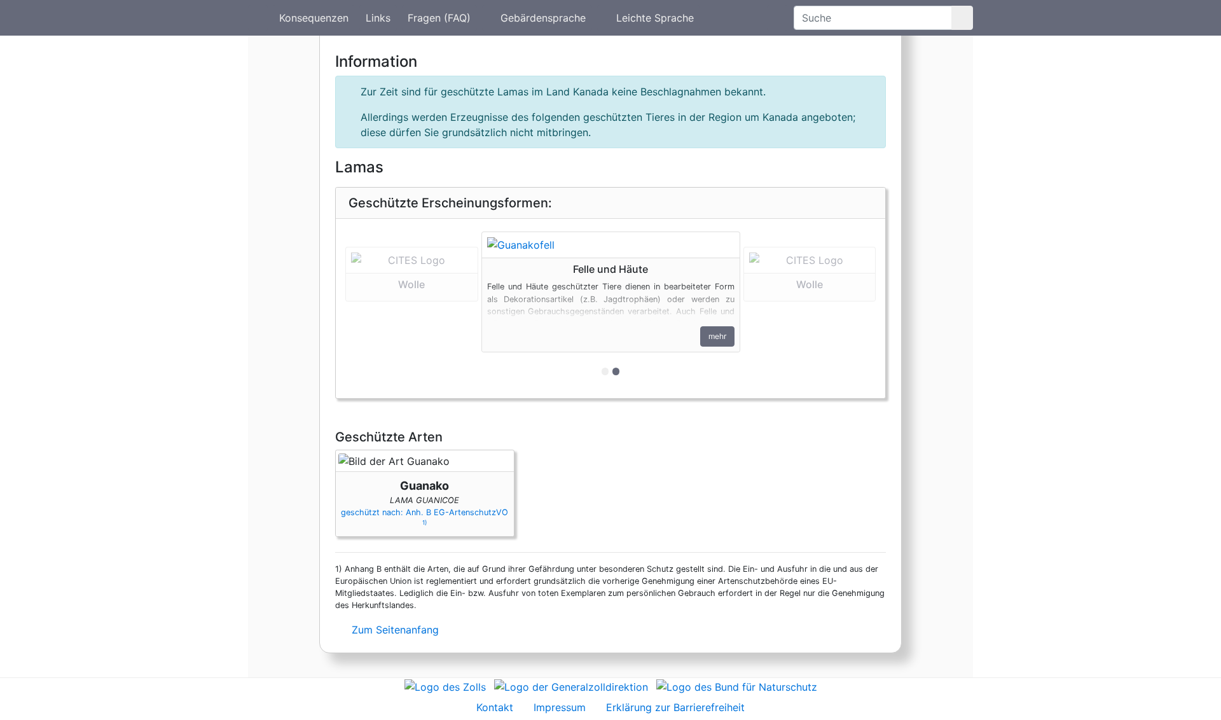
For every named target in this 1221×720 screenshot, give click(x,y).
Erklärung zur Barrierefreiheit (675, 707)
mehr (717, 336)
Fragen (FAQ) (439, 17)
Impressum (560, 707)
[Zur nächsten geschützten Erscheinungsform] (611, 245)
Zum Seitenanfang (393, 629)
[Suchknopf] (962, 18)
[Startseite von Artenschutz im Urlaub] (258, 18)
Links (378, 17)
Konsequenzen (313, 17)
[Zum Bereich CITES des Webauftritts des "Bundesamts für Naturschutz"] (737, 685)
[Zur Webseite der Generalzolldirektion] (571, 685)
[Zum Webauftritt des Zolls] (445, 685)
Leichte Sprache (655, 17)
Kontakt (494, 707)
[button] (411, 308)
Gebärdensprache (543, 17)
